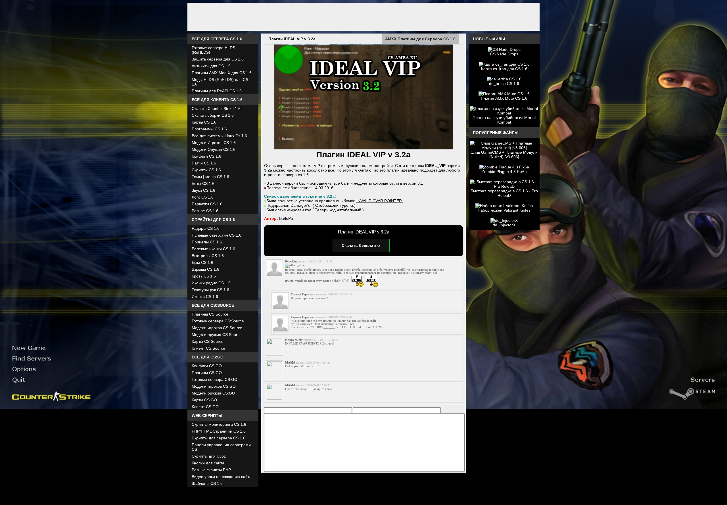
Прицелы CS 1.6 (207, 242)
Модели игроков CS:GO (214, 386)
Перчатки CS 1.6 (207, 204)
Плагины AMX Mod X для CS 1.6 (222, 72)
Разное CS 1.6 (205, 210)
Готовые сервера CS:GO (214, 379)
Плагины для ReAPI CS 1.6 (217, 91)
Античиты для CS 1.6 (211, 66)
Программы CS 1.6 (209, 129)
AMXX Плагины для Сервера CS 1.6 (420, 39)
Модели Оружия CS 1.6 (213, 149)
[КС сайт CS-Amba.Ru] (363, 17)
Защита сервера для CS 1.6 (218, 59)
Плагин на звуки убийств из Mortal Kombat (504, 119)
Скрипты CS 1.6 (206, 170)
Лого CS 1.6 (203, 197)
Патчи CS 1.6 (204, 163)
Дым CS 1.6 (202, 262)
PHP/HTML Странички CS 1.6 (219, 431)
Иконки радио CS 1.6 (211, 283)
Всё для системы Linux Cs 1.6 (219, 135)
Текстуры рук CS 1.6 (210, 289)
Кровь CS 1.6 (204, 276)
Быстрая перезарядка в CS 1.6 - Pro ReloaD (504, 193)
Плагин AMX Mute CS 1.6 (504, 98)
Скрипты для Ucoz (209, 456)
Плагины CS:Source (210, 314)
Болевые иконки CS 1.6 (213, 249)
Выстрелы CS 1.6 (208, 255)
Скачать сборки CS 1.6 (213, 115)
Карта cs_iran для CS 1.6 (504, 68)
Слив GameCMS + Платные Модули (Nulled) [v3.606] (504, 154)
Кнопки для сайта (208, 463)
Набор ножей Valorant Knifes (504, 210)
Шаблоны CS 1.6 (207, 483)
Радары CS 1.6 (206, 228)
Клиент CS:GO (205, 406)
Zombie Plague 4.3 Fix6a (504, 171)
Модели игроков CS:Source (217, 327)
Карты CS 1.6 (204, 122)
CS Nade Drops (504, 54)
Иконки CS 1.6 (205, 296)
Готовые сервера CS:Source (218, 321)
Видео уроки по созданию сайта (222, 476)
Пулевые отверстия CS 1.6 (216, 235)
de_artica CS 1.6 (504, 83)
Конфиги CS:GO (207, 366)
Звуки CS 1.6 (203, 190)
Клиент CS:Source (208, 348)
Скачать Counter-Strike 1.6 (216, 108)
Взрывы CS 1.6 (205, 269)
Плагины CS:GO (207, 372)
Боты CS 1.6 (203, 183)
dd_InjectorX (504, 225)
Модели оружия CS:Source (217, 334)
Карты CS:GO (204, 400)
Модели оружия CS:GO (213, 393)
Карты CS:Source (207, 341)
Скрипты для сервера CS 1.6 (218, 438)
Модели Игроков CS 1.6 (214, 142)
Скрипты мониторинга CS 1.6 (219, 424)
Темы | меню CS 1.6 (210, 176)
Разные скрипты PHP (211, 470)
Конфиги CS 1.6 (206, 156)
